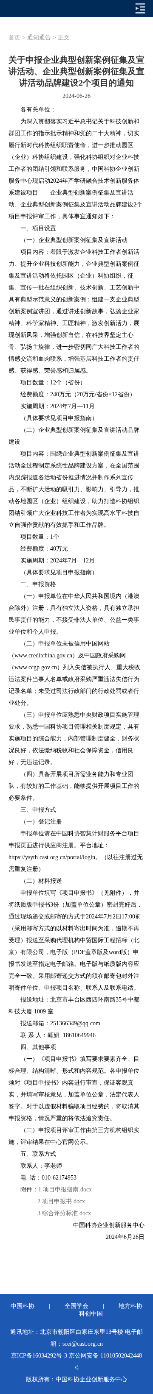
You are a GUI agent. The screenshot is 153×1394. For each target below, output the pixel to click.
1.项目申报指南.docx (65, 1189)
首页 (14, 37)
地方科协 (130, 1306)
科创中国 (91, 1314)
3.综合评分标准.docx (55, 1213)
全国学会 (76, 1306)
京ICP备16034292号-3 (39, 1355)
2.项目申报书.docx (61, 1201)
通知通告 (39, 37)
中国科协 (22, 1306)
